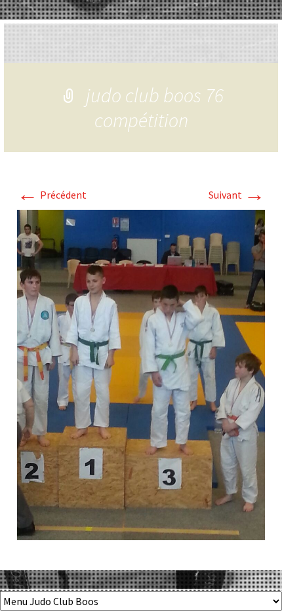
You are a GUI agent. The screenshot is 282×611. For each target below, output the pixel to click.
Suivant (237, 194)
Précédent (52, 194)
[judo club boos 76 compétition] (141, 373)
